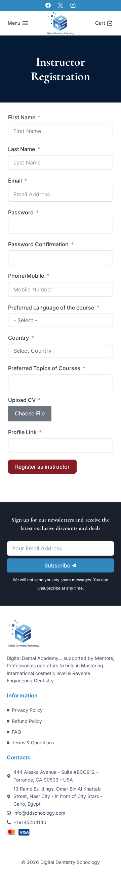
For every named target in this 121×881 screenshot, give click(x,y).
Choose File (30, 413)
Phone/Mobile (26, 275)
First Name (21, 117)
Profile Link (22, 432)
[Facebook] (48, 5)
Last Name (21, 149)
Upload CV (22, 400)
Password (21, 212)
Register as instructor (42, 466)
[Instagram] (73, 5)
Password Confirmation (38, 244)
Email (15, 180)
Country (18, 337)
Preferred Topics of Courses (44, 368)
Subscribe (58, 565)
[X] (60, 5)
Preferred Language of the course (51, 307)
